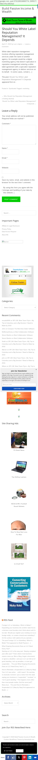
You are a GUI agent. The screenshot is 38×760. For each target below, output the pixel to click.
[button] (19, 371)
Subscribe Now (19, 388)
